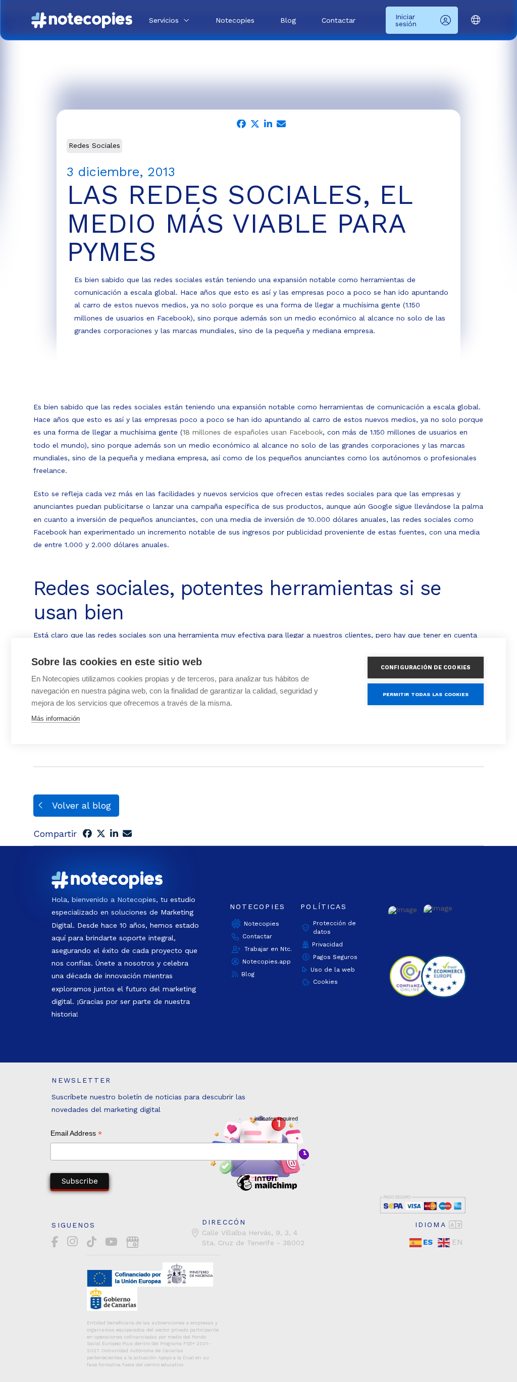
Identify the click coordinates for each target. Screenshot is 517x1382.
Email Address (76, 1134)
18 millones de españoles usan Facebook (253, 432)
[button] (169, 20)
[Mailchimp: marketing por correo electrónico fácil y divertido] (266, 1190)
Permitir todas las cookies (426, 694)
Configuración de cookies (426, 667)
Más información (55, 718)
